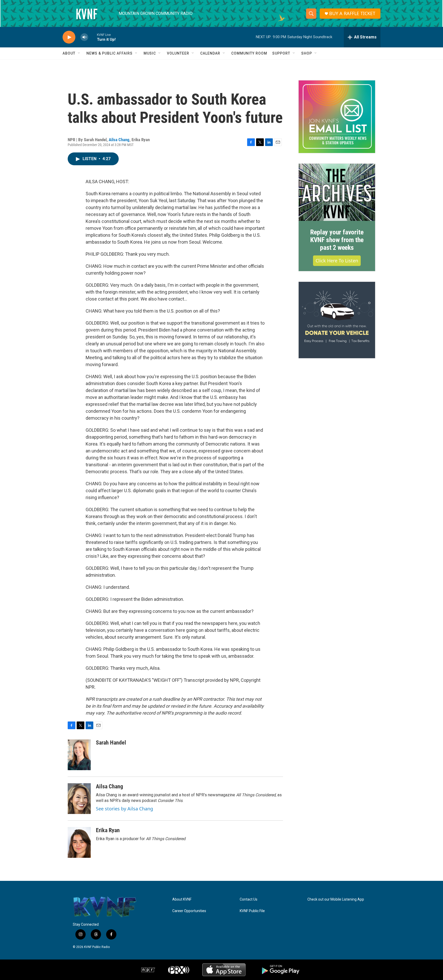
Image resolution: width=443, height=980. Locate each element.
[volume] (84, 37)
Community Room (249, 53)
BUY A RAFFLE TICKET (352, 13)
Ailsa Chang (119, 139)
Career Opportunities (189, 911)
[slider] (92, 37)
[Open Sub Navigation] (79, 53)
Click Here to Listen (337, 260)
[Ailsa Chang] (79, 798)
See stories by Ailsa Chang (124, 809)
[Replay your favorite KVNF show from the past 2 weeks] (337, 192)
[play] (69, 37)
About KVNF (182, 899)
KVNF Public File (252, 911)
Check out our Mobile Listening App (335, 899)
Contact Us (248, 899)
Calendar (210, 53)
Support (281, 53)
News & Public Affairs (109, 53)
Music (150, 53)
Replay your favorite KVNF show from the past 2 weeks (337, 239)
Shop (306, 53)
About (69, 53)
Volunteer (178, 53)
